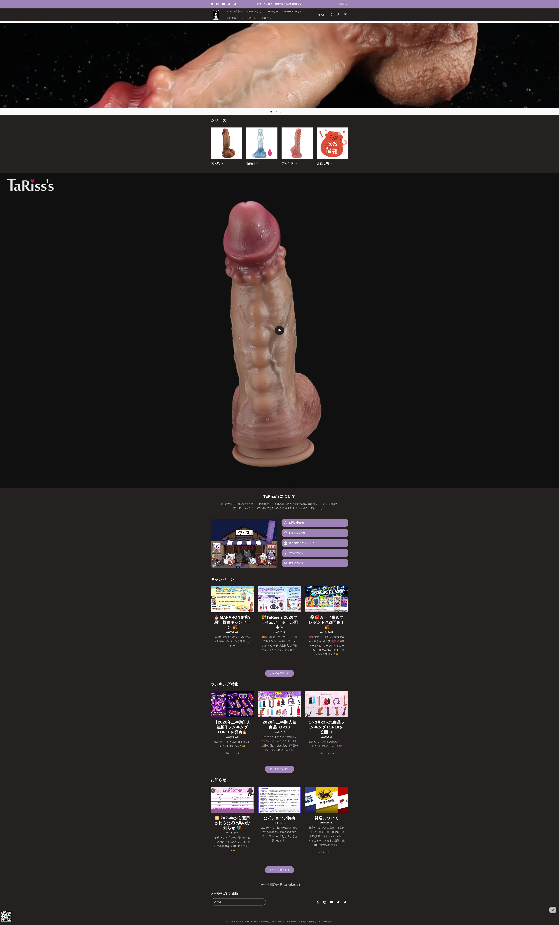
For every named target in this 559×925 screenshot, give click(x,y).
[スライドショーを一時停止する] (295, 111)
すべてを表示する (279, 673)
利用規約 (302, 922)
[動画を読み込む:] (279, 330)
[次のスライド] (288, 111)
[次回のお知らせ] (306, 4)
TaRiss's (237, 921)
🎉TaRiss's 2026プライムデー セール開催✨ (279, 622)
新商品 (250, 163)
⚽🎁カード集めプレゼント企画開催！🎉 (326, 622)
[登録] (262, 901)
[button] (234, 11)
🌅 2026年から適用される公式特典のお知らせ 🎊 (232, 823)
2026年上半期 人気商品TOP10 (279, 724)
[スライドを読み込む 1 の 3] (271, 111)
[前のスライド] (264, 111)
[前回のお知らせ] (253, 4)
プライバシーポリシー (286, 922)
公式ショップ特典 (279, 818)
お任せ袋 (323, 163)
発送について (327, 818)
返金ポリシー (268, 922)
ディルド (288, 163)
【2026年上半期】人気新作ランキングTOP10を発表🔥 (232, 727)
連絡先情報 (328, 922)
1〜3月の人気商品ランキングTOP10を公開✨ (327, 727)
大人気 (215, 163)
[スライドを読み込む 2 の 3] (276, 111)
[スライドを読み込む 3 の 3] (280, 111)
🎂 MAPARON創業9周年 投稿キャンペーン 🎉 (232, 622)
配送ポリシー (314, 922)
